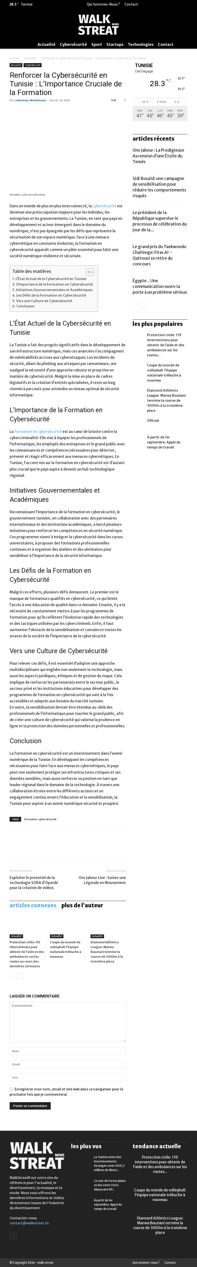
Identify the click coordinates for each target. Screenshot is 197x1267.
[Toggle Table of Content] (87, 272)
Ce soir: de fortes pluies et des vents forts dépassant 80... (110, 1185)
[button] (181, 4)
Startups (114, 44)
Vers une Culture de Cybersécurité (44, 301)
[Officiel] (139, 424)
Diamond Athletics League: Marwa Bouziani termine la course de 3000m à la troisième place (107, 951)
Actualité (46, 44)
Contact (131, 4)
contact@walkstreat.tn (29, 1223)
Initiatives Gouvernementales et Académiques (54, 290)
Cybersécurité (73, 44)
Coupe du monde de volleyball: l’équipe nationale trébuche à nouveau (160, 1195)
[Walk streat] (98, 25)
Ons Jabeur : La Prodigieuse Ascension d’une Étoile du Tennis (158, 156)
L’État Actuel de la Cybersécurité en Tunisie (51, 279)
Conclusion (25, 306)
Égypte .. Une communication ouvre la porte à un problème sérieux (160, 286)
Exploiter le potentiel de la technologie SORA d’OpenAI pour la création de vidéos (34, 882)
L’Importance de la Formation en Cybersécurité (54, 284)
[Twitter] (188, 4)
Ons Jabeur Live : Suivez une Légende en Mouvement (102, 880)
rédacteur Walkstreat (30, 100)
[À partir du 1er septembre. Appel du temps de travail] (139, 441)
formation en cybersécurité (38, 431)
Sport (96, 44)
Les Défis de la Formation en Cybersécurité (51, 295)
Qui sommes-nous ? (103, 4)
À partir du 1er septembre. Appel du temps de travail (163, 442)
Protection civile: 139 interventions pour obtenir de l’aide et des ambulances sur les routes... (165, 345)
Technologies (141, 44)
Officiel (153, 420)
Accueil (14, 58)
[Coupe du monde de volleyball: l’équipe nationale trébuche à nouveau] (67, 926)
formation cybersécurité (40, 819)
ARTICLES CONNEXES (33, 905)
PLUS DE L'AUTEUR (82, 905)
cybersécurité (104, 206)
